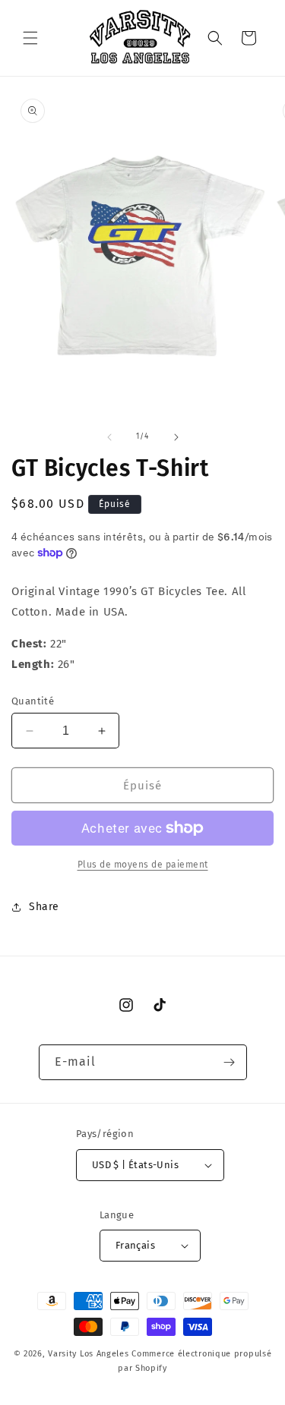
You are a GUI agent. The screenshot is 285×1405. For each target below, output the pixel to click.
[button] (30, 38)
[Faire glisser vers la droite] (176, 437)
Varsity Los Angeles (88, 1354)
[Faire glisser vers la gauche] (109, 437)
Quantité (32, 701)
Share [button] (44, 906)
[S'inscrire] (229, 1062)
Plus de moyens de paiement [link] (143, 864)
